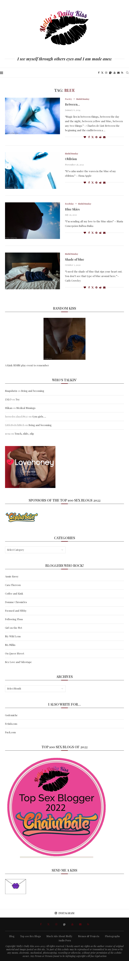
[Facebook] (98, 73)
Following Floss (14, 619)
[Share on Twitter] (92, 137)
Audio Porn (64, 940)
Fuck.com (10, 732)
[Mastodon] (110, 73)
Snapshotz (11, 390)
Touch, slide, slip (24, 433)
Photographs (112, 936)
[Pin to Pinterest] (96, 137)
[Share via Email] (104, 137)
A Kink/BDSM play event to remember (27, 365)
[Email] (118, 73)
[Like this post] (85, 137)
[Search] (127, 73)
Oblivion (71, 159)
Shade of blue (74, 259)
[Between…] (32, 116)
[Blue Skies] (32, 220)
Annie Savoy (11, 576)
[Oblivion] (32, 170)
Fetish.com (11, 723)
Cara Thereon (13, 585)
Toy (18, 399)
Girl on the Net (13, 627)
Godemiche (11, 715)
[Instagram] (106, 73)
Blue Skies (72, 209)
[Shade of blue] (32, 271)
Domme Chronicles (16, 602)
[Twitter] (102, 73)
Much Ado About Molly (59, 936)
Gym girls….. (39, 416)
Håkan (8, 408)
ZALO (8, 399)
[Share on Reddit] (100, 137)
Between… (72, 104)
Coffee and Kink (14, 593)
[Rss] (122, 73)
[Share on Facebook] (89, 137)
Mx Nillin (10, 645)
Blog (11, 936)
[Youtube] (115, 73)
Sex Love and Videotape (18, 662)
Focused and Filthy (16, 610)
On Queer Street (14, 653)
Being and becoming (32, 390)
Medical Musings (25, 408)
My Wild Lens (13, 636)
